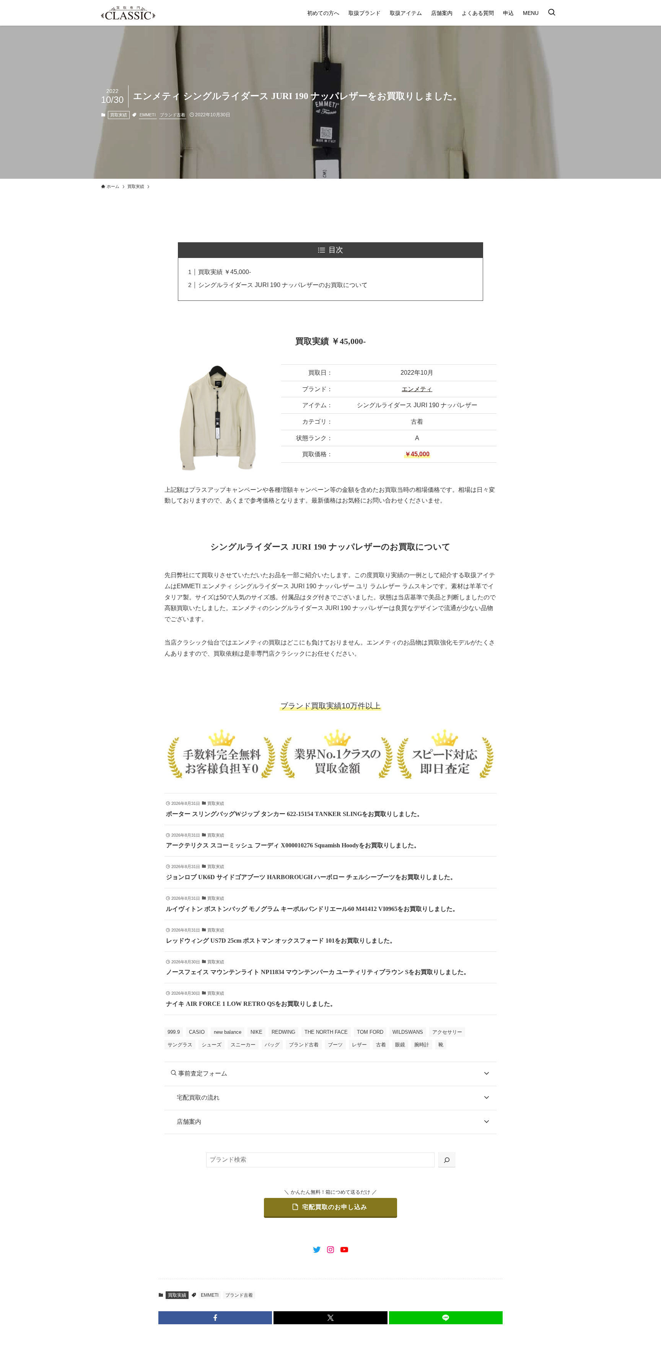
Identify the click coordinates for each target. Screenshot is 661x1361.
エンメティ (417, 389)
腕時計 (421, 1045)
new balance (227, 1032)
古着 (381, 1045)
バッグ (272, 1045)
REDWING (283, 1032)
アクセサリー (447, 1032)
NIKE (256, 1032)
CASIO (197, 1032)
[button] (215, 1317)
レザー (359, 1045)
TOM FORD (370, 1032)
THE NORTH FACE (326, 1032)
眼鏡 (400, 1045)
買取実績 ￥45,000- (224, 272)
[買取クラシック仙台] (128, 13)
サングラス (180, 1045)
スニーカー (243, 1045)
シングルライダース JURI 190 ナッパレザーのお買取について (283, 285)
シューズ (211, 1045)
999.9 (174, 1032)
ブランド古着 (172, 115)
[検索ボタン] (551, 13)
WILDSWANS (407, 1032)
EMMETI (148, 115)
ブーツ (335, 1045)
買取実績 (118, 115)
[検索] (446, 1159)
